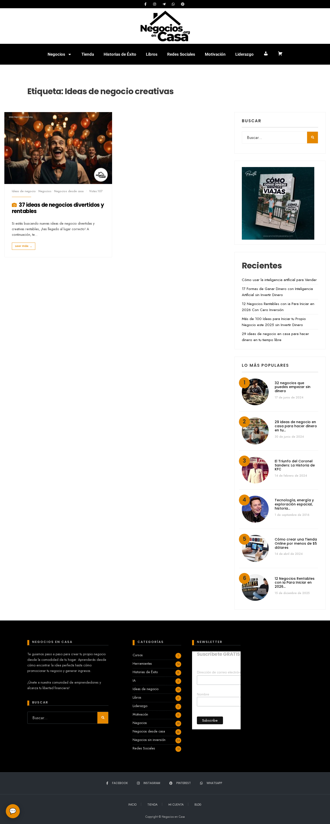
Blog (197, 804)
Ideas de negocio (24, 191)
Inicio (132, 804)
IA (134, 680)
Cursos (138, 655)
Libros (152, 54)
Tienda (87, 54)
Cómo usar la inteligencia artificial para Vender (279, 279)
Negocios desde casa (69, 191)
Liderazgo (244, 54)
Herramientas (142, 663)
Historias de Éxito (120, 54)
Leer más (23, 246)
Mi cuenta (176, 804)
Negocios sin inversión (149, 739)
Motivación (215, 54)
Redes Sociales (181, 54)
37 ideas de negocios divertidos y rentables (58, 208)
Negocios (56, 54)
